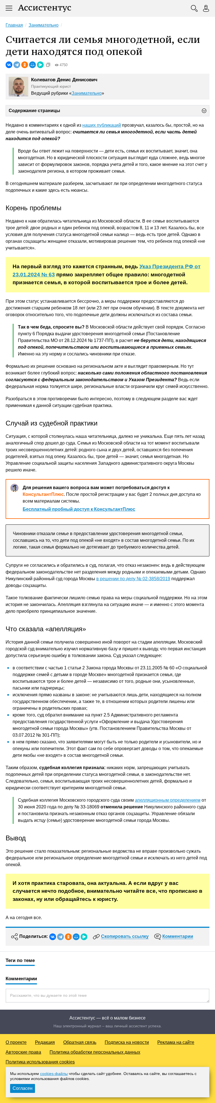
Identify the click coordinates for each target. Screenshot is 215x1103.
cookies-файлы (54, 1073)
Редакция (45, 1042)
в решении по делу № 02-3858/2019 (133, 578)
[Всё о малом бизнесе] (44, 8)
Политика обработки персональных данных (95, 1052)
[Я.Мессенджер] (40, 64)
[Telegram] (16, 64)
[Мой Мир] (32, 64)
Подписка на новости (127, 1042)
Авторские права (23, 1052)
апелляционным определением (167, 800)
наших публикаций (101, 125)
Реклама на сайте (175, 1042)
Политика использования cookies (40, 1062)
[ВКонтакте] (9, 64)
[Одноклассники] (24, 64)
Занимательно (87, 93)
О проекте (16, 1042)
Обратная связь (79, 1042)
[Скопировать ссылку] (48, 64)
